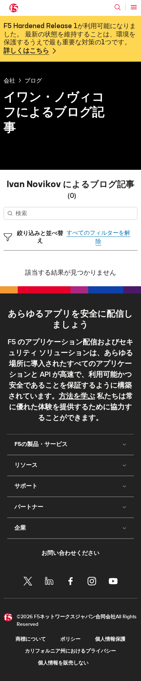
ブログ (33, 80)
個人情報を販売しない (63, 663)
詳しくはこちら (26, 51)
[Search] (117, 7)
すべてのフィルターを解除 (98, 237)
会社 (9, 80)
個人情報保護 (110, 639)
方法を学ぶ (77, 396)
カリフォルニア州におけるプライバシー (70, 651)
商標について (31, 639)
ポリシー (70, 639)
